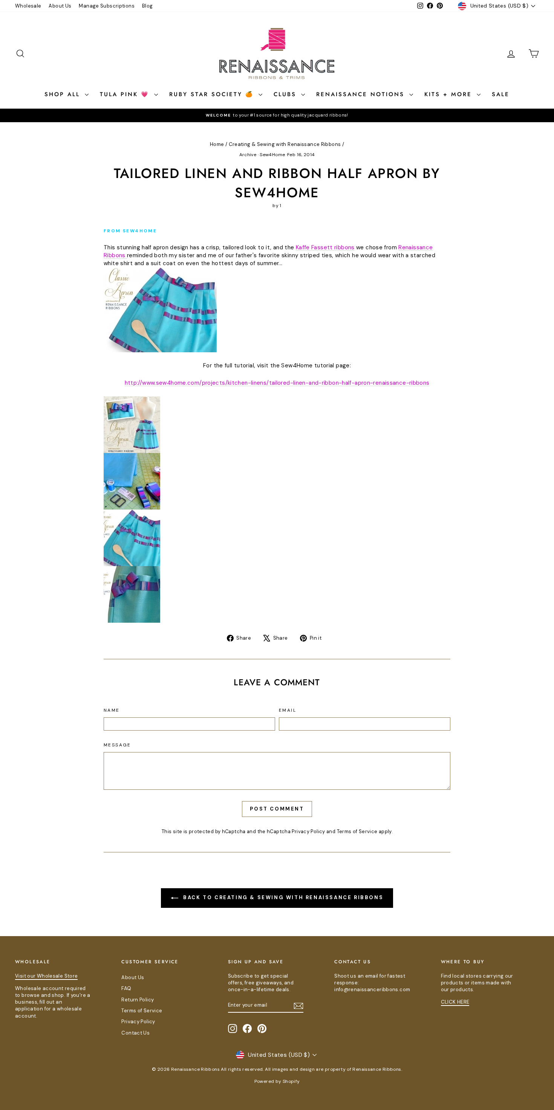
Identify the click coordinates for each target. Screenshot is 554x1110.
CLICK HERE (455, 1002)
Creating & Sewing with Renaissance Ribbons (285, 144)
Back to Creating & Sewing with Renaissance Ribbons (282, 897)
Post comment (277, 809)
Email (287, 710)
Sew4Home (272, 155)
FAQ (126, 988)
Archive (248, 155)
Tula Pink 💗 (126, 94)
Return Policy (137, 999)
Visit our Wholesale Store (46, 976)
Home (217, 144)
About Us (60, 6)
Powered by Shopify (277, 1081)
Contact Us (135, 1033)
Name (112, 710)
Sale (501, 94)
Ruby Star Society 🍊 (213, 94)
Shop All (63, 94)
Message (117, 745)
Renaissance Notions (361, 94)
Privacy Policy (308, 831)
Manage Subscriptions (107, 6)
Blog (147, 6)
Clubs (286, 94)
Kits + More (449, 94)
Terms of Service (357, 831)
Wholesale (28, 6)
